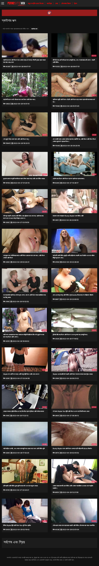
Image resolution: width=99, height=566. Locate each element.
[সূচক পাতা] (16, 3)
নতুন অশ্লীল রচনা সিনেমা (36, 3)
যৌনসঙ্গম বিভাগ (66, 3)
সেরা (56, 3)
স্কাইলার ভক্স (34, 29)
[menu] (2, 3)
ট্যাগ (75, 3)
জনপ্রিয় (49, 3)
